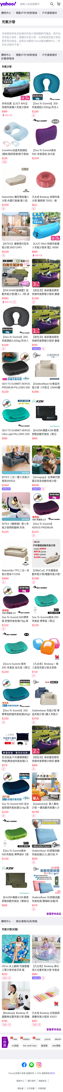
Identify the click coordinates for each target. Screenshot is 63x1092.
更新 (52, 1073)
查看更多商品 (53, 914)
